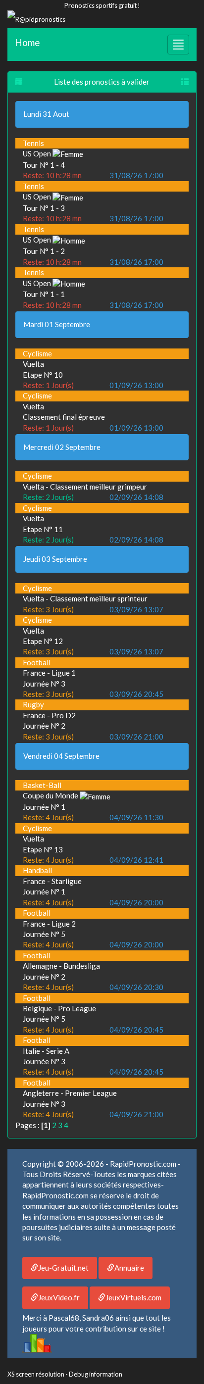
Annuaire (129, 1267)
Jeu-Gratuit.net (63, 1267)
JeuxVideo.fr (59, 1297)
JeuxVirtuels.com (133, 1297)
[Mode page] (185, 82)
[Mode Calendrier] (19, 82)
